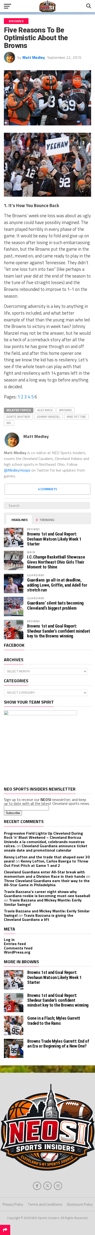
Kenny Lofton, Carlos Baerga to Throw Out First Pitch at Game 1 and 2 (46, 863)
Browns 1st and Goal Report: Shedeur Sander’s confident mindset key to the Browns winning (58, 630)
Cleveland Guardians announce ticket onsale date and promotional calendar (45, 848)
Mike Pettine (76, 416)
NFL (9, 422)
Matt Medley (33, 57)
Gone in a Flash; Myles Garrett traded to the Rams (53, 1020)
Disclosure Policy (80, 1204)
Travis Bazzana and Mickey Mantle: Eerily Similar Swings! (43, 902)
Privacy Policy (13, 1204)
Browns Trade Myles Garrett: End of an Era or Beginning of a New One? (58, 1044)
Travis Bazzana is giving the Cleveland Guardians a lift (38, 917)
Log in (9, 939)
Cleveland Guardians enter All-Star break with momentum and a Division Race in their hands (44, 874)
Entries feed (15, 944)
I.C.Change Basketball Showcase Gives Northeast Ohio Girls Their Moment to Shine (56, 561)
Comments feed (18, 948)
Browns (65, 410)
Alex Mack (45, 410)
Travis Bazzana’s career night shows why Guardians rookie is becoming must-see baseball (47, 894)
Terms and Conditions (45, 1204)
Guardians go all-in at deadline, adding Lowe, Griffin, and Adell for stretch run (57, 584)
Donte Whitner (18, 416)
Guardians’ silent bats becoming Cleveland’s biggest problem (55, 605)
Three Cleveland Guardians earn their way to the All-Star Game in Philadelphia (47, 883)
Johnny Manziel (48, 416)
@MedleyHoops (17, 470)
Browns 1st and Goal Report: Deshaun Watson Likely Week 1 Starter (54, 538)
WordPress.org (17, 952)
